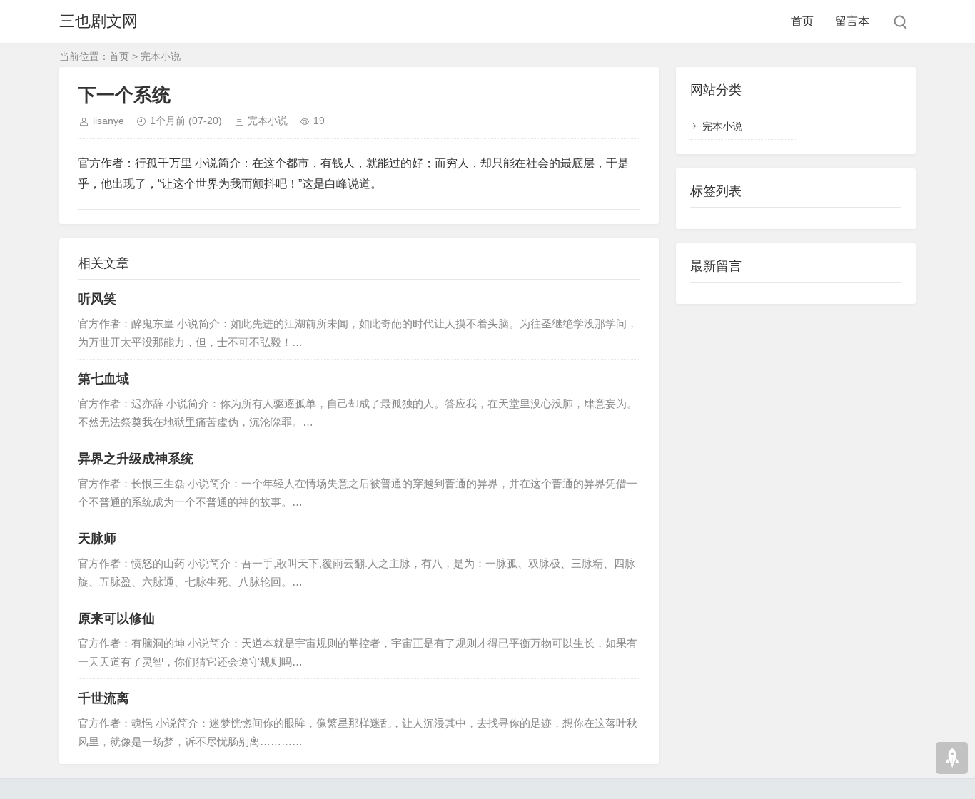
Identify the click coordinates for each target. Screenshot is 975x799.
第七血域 (103, 379)
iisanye (108, 120)
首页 (802, 21)
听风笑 (97, 299)
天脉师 (97, 538)
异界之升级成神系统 (135, 459)
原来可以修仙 (116, 618)
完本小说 (161, 56)
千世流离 (103, 698)
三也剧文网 (98, 21)
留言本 (852, 21)
